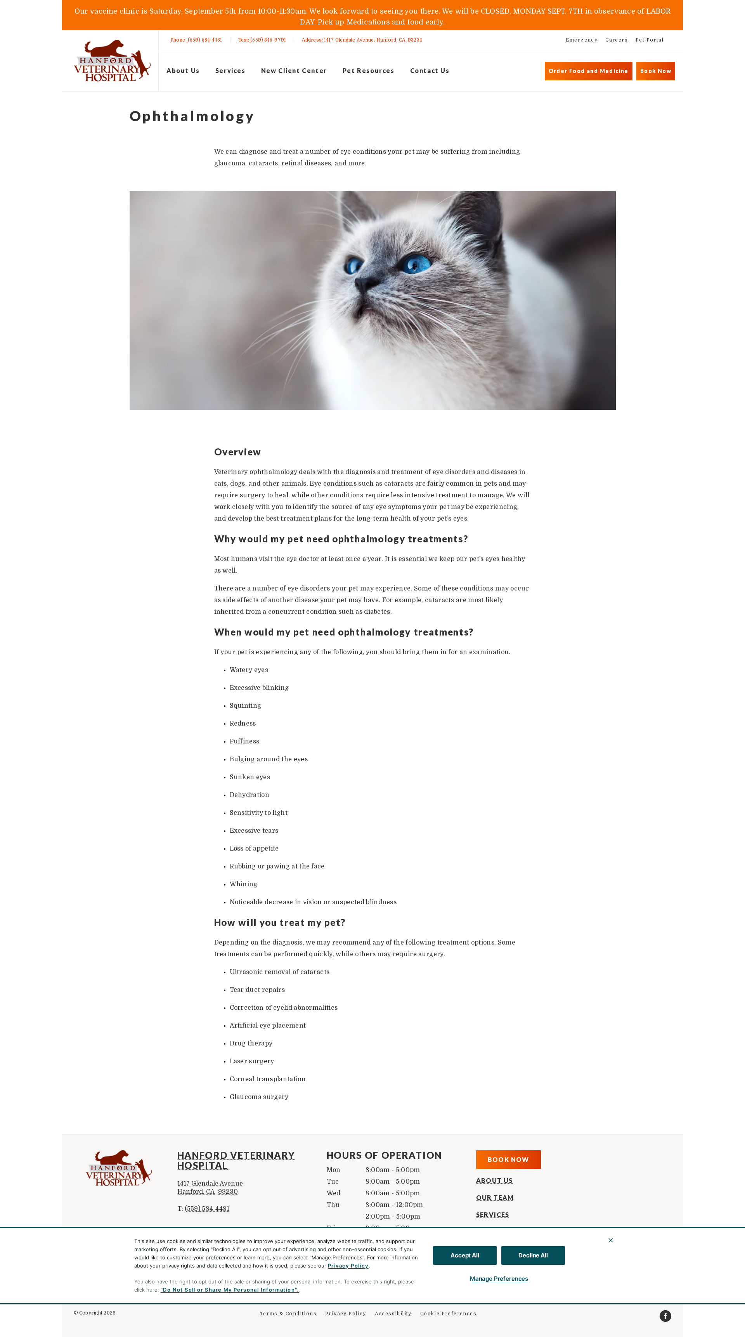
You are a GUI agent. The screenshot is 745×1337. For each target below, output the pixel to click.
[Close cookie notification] (610, 1240)
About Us (183, 70)
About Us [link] (494, 1180)
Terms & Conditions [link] (288, 1313)
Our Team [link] (495, 1197)
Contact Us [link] (430, 70)
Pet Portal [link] (650, 40)
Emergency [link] (582, 40)
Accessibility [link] (393, 1313)
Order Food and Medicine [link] (589, 71)
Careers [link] (616, 40)
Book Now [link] (655, 71)
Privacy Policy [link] (345, 1313)
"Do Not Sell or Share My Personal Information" (229, 1290)
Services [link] (230, 70)
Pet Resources (369, 70)
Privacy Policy (348, 1265)
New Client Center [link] (294, 70)
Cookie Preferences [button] (448, 1313)
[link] (112, 60)
